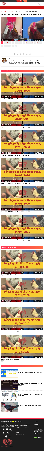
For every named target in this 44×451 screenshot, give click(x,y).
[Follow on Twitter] (3, 429)
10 (26, 42)
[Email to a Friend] (24, 54)
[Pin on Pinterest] (27, 54)
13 (35, 42)
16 (2, 46)
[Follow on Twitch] (9, 436)
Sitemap (17, 432)
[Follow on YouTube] (7, 433)
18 (7, 46)
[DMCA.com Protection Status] (38, 437)
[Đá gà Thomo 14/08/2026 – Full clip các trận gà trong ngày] (22, 227)
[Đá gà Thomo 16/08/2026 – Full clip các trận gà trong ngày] (22, 170)
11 (29, 42)
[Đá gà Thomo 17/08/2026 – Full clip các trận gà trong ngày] (22, 142)
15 (40, 42)
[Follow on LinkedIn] (3, 433)
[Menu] (42, 3)
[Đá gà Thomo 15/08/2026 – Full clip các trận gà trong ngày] (22, 198)
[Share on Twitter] (21, 54)
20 (13, 46)
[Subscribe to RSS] (10, 429)
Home (2, 11)
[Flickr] (11, 433)
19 (10, 46)
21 (15, 46)
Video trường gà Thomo (8, 11)
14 (37, 42)
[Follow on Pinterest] (7, 429)
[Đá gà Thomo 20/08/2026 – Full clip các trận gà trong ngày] (22, 114)
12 (32, 42)
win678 (22, 434)
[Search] (39, 4)
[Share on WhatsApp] (15, 54)
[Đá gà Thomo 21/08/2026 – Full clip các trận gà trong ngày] (22, 85)
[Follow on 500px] (6, 436)
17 (4, 46)
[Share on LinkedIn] (30, 54)
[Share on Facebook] (18, 54)
